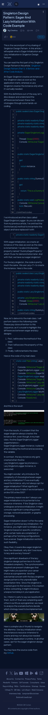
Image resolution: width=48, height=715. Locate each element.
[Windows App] (26, 673)
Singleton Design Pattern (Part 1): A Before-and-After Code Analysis (22, 68)
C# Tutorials (24, 682)
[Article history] (21, 30)
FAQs (16, 686)
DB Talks (17, 690)
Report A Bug (8, 686)
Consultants (34, 682)
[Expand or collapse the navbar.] (3, 4)
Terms (39, 679)
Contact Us (19, 679)
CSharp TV (9, 690)
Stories (42, 686)
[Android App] (31, 673)
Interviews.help (15, 693)
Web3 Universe (37, 690)
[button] (43, 4)
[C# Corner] (9, 4)
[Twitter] (11, 673)
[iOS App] (36, 673)
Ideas (43, 682)
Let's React (26, 690)
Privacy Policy (30, 679)
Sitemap (35, 686)
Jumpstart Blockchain (30, 693)
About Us (10, 679)
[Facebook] (6, 673)
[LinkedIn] (16, 673)
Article (41, 37)
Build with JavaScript (24, 697)
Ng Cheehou (13, 30)
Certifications (25, 686)
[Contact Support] (41, 673)
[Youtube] (21, 673)
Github (10, 653)
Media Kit (6, 682)
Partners (14, 682)
